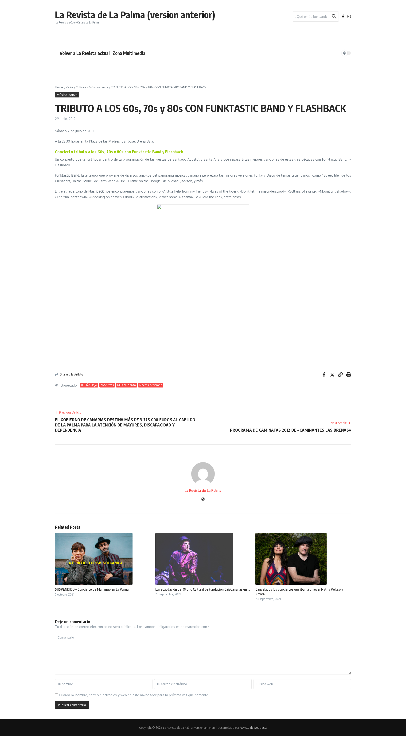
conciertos (107, 385)
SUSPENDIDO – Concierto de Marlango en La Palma (92, 589)
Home (59, 87)
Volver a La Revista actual (85, 53)
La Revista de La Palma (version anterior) (135, 14)
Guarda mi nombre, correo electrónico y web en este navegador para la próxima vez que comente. (134, 695)
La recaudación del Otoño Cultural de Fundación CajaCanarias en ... (202, 589)
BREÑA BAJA (89, 385)
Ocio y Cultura (76, 87)
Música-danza (98, 87)
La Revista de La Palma (203, 490)
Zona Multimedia (129, 53)
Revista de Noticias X (253, 727)
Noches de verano (150, 385)
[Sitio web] (203, 499)
